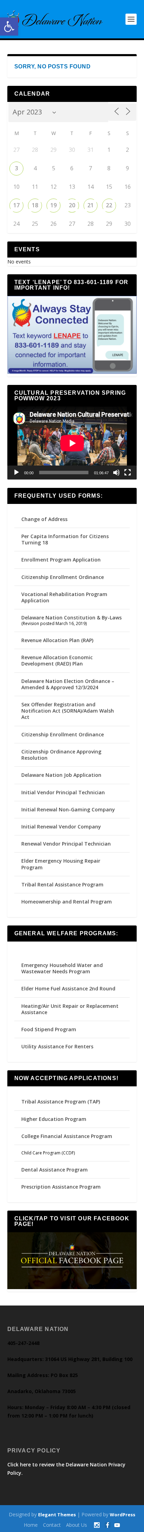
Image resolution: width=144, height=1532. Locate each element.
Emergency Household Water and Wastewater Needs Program (62, 968)
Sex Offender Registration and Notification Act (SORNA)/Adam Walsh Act (67, 710)
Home (31, 1525)
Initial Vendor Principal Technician (63, 792)
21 (90, 205)
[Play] (16, 472)
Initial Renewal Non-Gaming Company (68, 809)
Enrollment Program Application (61, 559)
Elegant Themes (57, 1514)
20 (72, 205)
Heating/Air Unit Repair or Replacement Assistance (69, 1009)
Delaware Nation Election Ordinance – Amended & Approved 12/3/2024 (67, 684)
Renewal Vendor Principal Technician (66, 843)
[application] (72, 443)
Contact (52, 1525)
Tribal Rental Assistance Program (63, 884)
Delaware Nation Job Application (61, 775)
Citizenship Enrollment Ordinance (62, 577)
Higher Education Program (53, 1119)
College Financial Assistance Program (66, 1136)
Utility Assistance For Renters (57, 1046)
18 (35, 205)
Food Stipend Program (48, 1029)
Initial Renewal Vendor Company (61, 826)
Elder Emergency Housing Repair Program (60, 863)
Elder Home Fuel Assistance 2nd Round (68, 988)
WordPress (122, 1514)
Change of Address (44, 519)
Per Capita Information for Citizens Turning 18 (65, 539)
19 (53, 205)
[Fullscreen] (127, 472)
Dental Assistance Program (54, 1169)
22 (109, 205)
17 (16, 205)
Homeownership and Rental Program (66, 901)
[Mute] (116, 472)
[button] (9, 26)
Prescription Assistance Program (61, 1186)
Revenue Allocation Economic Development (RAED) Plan (57, 660)
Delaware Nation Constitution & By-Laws (71, 617)
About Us (76, 1525)
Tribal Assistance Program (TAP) (60, 1101)
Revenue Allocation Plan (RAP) (57, 640)
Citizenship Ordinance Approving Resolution (61, 754)
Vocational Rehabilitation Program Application (64, 597)
